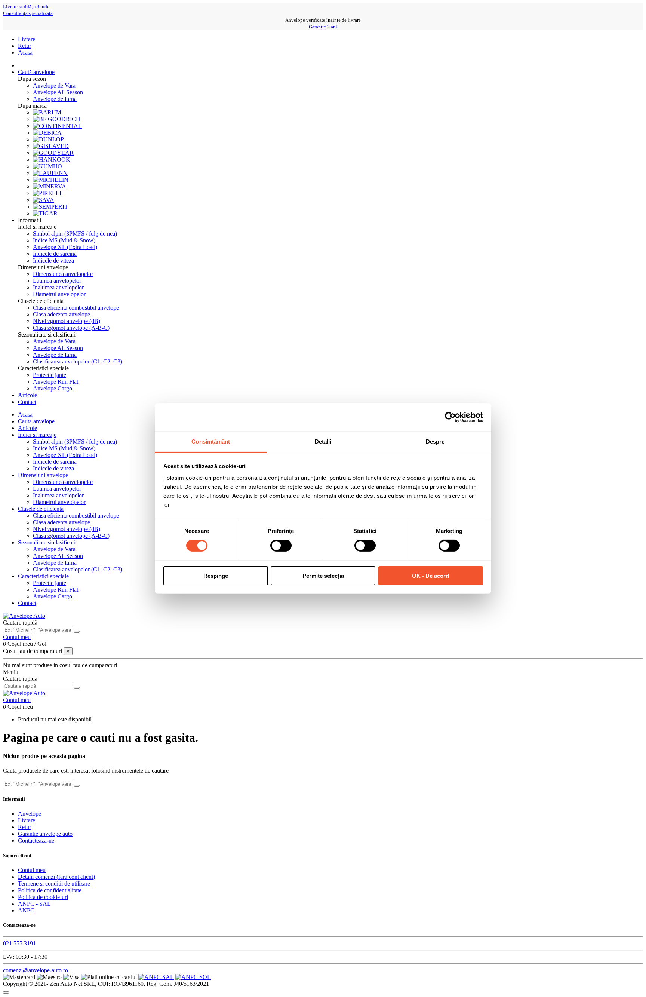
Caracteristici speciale (43, 576)
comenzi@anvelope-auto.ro (35, 970)
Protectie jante (49, 375)
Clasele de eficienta (41, 509)
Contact (27, 603)
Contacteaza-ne (36, 840)
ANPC (26, 910)
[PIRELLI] (47, 193)
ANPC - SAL (34, 904)
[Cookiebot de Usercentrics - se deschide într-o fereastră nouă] (450, 417)
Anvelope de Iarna (55, 99)
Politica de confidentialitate (49, 890)
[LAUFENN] (50, 173)
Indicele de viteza (53, 260)
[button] (29, 220)
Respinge (215, 576)
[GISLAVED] (51, 146)
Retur (24, 46)
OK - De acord (430, 576)
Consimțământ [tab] (210, 441)
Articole (27, 428)
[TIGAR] (45, 213)
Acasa (25, 52)
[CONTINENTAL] (57, 126)
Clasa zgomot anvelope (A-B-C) (71, 328)
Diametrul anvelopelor (59, 294)
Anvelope (29, 813)
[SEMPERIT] (50, 206)
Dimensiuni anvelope (43, 475)
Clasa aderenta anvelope (61, 314)
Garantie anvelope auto (45, 834)
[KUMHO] (47, 166)
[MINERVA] (49, 186)
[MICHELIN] (50, 180)
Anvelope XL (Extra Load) (65, 247)
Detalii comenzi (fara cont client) (56, 877)
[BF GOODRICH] (56, 119)
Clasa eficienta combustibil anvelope (76, 307)
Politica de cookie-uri (43, 897)
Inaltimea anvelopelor (58, 287)
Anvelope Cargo (52, 388)
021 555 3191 (19, 943)
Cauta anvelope (36, 421)
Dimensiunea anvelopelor (63, 274)
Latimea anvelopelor (57, 280)
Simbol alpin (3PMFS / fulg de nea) (75, 233)
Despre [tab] (435, 441)
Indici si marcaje (37, 435)
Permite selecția (323, 576)
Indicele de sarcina (55, 254)
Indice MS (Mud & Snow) (64, 240)
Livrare (26, 39)
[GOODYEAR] (53, 153)
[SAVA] (43, 200)
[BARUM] (47, 112)
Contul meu (32, 870)
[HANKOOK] (51, 159)
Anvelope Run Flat (55, 381)
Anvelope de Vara (54, 85)
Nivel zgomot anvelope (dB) (66, 321)
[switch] (281, 546)
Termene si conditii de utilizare (54, 883)
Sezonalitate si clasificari (47, 542)
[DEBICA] (47, 132)
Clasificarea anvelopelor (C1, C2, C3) (77, 361)
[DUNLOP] (48, 139)
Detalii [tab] (323, 441)
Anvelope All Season (58, 92)
